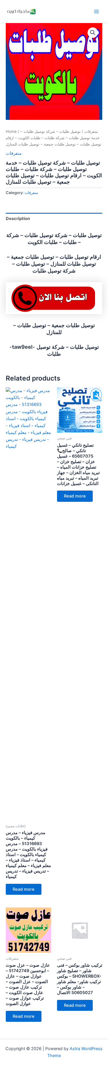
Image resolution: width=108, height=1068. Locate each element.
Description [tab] (18, 218)
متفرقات (91, 131)
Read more (24, 889)
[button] (93, 32)
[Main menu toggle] (96, 11)
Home (11, 131)
